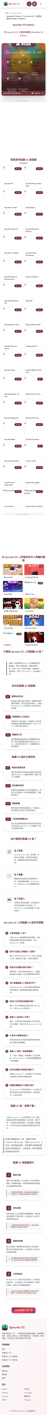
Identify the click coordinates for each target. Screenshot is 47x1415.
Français (27, 1400)
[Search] (29, 3)
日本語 (26, 1389)
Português (28, 1393)
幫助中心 (5, 1371)
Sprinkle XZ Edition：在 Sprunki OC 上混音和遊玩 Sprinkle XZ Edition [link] (24, 17)
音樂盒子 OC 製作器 (9, 1360)
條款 (3, 1378)
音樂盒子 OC (7, 1353)
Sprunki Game (16, 13)
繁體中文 (27, 1396)
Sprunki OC (35, 1142)
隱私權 (4, 1374)
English (4, 1389)
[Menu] (40, 3)
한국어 (4, 1400)
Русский (5, 1396)
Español (5, 1393)
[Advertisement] (23, 125)
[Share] (43, 93)
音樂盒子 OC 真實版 (9, 1356)
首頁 (7, 13)
